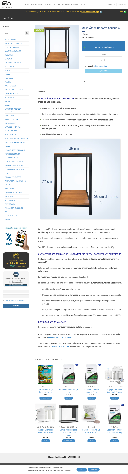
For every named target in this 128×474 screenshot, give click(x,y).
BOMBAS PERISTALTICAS (14, 166)
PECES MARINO (10, 40)
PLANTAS (8, 82)
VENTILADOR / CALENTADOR (15, 181)
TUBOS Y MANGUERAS (13, 177)
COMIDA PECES (10, 86)
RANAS (7, 74)
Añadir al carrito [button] (45, 398)
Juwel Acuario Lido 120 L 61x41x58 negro (68, 432)
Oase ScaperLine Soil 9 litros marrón (91, 431)
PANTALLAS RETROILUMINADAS (16, 139)
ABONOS (8, 105)
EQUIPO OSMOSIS (11, 115)
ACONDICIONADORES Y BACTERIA (13, 110)
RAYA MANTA (9, 67)
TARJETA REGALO (11, 216)
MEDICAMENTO (10, 97)
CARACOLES (9, 55)
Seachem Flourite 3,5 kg (68, 390)
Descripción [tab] (41, 92)
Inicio (4, 18)
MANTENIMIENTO (37, 4)
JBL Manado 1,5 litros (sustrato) (45, 390)
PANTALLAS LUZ (11, 135)
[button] (122, 4)
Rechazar (94, 470)
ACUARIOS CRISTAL (12, 119)
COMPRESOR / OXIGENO (13, 193)
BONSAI (7, 220)
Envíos (82, 4)
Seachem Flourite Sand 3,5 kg (91, 390)
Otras (10, 18)
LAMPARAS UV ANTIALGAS (14, 169)
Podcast (57, 4)
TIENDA (27, 4)
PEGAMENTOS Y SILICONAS (15, 150)
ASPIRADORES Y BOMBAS (14, 162)
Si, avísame (103, 71)
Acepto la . (97, 66)
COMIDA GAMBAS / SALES (14, 90)
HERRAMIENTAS (10, 200)
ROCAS (7, 146)
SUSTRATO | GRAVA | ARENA (15, 142)
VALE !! (82, 470)
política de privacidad (100, 66)
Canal (121, 12)
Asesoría (65, 4)
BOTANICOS (9, 101)
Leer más (68, 398)
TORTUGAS (9, 78)
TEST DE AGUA (10, 204)
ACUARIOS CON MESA (12, 127)
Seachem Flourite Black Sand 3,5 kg (114, 431)
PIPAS (7, 173)
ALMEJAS (8, 59)
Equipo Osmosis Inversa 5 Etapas (114, 390)
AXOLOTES (8, 70)
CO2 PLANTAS (10, 189)
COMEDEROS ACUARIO (13, 94)
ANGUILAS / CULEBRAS (13, 63)
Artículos (48, 4)
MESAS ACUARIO (11, 131)
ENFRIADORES (10, 185)
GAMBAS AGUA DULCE (13, 51)
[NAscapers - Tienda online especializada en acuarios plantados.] (12, 4)
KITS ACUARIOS (10, 123)
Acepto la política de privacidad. (15, 300)
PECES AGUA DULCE (12, 47)
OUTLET (7, 212)
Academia (74, 4)
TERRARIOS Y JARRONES (14, 208)
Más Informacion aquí (90, 12)
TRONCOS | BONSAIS (12, 154)
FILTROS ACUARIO (11, 158)
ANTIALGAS (9, 196)
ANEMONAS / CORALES (13, 43)
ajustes (68, 470)
